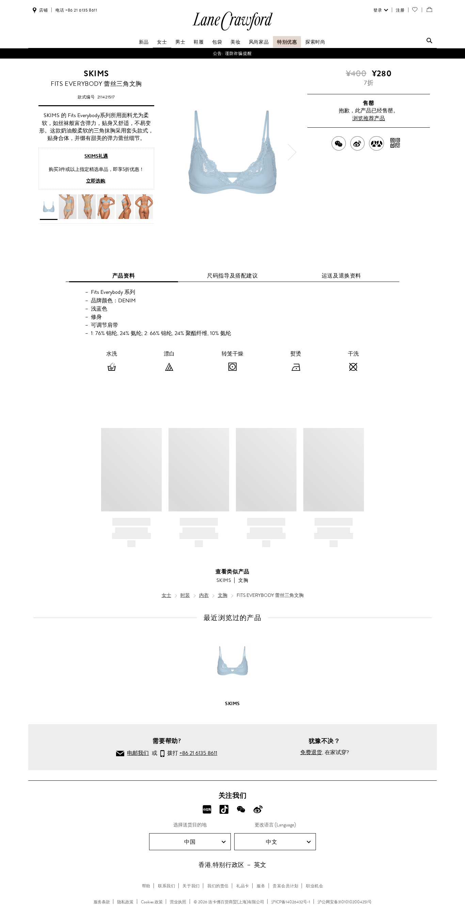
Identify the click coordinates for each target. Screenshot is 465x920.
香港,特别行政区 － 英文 (232, 864)
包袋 (217, 41)
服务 (261, 886)
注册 (400, 10)
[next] (292, 152)
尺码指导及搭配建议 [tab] (232, 276)
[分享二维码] (395, 143)
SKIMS (96, 73)
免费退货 (311, 752)
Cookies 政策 (152, 902)
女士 (162, 41)
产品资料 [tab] (123, 276)
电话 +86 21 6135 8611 (76, 10)
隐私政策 (125, 902)
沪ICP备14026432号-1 (290, 902)
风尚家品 (259, 41)
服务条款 (102, 902)
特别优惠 (287, 41)
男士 (180, 41)
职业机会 (314, 886)
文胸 (243, 580)
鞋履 (199, 41)
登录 (377, 10)
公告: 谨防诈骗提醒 (232, 53)
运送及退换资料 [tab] (341, 276)
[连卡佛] (232, 30)
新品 (144, 41)
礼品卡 (242, 886)
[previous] (172, 152)
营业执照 (178, 902)
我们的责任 (218, 886)
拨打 (190, 753)
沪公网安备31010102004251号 (345, 902)
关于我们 (190, 886)
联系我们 (166, 886)
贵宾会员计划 (286, 886)
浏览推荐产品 (368, 118)
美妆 (235, 41)
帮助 (146, 886)
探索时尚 (315, 41)
